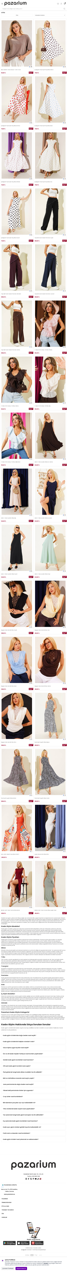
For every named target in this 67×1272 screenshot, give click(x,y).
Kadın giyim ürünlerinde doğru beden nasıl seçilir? (19, 1035)
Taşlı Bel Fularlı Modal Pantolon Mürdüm (11, 294)
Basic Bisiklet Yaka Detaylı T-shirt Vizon (11, 69)
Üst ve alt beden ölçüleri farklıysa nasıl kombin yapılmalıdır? (23, 1054)
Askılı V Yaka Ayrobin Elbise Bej (8, 518)
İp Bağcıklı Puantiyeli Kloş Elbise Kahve (44, 69)
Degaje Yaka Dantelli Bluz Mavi (9, 686)
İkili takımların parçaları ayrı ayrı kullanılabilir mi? (19, 1103)
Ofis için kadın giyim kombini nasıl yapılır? (17, 1066)
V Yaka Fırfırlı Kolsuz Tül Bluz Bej (42, 406)
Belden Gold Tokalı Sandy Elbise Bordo (10, 910)
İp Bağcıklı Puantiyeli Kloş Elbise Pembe (10, 181)
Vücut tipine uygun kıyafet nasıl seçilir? (16, 1048)
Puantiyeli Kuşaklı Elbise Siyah (42, 798)
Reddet (46, 1263)
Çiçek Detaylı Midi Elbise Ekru (42, 854)
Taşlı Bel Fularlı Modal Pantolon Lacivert (44, 294)
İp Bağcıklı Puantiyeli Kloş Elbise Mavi (44, 125)
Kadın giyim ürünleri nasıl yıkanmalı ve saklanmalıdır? (20, 1139)
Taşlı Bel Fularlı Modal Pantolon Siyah (44, 237)
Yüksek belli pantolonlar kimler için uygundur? (18, 1090)
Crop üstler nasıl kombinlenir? (13, 1096)
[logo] (15, 3)
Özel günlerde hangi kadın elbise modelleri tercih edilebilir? (22, 1072)
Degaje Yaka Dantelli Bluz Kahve (43, 686)
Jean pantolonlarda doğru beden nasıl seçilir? (18, 1084)
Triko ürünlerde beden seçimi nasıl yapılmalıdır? (19, 1109)
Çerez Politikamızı (27, 1263)
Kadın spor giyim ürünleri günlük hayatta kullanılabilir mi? (22, 1127)
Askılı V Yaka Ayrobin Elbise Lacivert (43, 518)
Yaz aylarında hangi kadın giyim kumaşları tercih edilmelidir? (23, 1115)
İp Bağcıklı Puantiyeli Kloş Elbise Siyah (10, 237)
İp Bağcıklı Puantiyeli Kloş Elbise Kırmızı (10, 125)
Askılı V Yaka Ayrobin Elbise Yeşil (42, 574)
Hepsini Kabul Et (21, 1268)
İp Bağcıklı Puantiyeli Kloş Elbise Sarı (43, 181)
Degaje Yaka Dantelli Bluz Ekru (8, 742)
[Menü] (2, 3)
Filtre (17, 15)
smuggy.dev (23, 1249)
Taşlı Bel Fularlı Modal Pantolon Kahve (10, 349)
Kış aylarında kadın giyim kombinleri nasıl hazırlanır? (20, 1121)
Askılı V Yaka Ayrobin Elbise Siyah (9, 574)
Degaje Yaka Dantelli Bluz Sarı (42, 630)
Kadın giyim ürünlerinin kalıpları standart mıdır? (19, 1041)
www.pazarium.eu (9, 1194)
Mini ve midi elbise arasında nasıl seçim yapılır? (18, 1078)
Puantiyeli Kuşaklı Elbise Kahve (8, 798)
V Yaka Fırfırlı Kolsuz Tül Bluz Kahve (10, 406)
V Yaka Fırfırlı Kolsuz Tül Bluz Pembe (43, 349)
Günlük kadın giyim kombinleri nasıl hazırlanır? (18, 1060)
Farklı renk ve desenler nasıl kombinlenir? (16, 1133)
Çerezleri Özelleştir (7, 1268)
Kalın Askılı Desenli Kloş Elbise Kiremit (10, 854)
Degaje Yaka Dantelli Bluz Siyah (9, 630)
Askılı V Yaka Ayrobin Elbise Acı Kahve (44, 462)
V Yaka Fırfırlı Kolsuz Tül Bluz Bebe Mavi (10, 462)
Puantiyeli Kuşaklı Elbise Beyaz (42, 742)
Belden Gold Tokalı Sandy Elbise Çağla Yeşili (45, 910)
